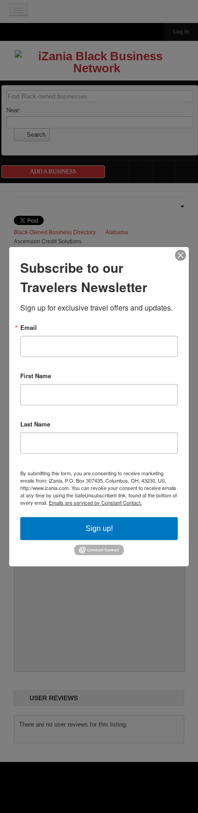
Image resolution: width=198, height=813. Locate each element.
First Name (35, 375)
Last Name (35, 424)
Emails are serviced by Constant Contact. (95, 502)
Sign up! (99, 528)
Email (28, 327)
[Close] (180, 254)
